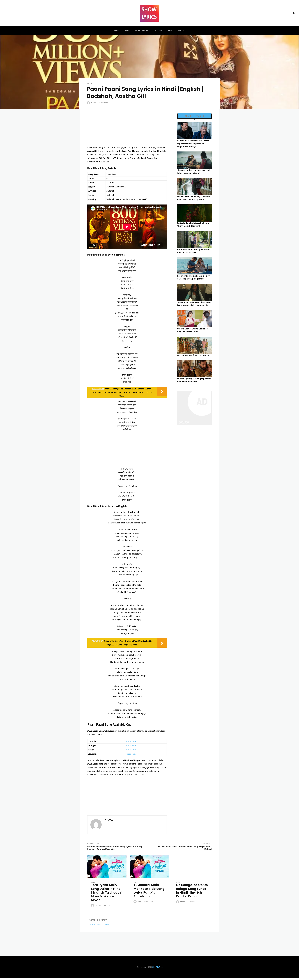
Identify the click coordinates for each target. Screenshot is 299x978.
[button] (294, 13)
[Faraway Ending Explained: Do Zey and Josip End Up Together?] (194, 265)
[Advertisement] (127, 129)
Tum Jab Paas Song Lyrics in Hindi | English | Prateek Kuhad (184, 847)
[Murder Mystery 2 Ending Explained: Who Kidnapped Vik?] (194, 368)
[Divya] (89, 102)
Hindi (89, 83)
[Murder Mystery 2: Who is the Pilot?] (194, 345)
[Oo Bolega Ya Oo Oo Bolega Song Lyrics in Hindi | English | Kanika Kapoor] (192, 866)
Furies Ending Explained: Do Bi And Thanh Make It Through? (193, 224)
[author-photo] (93, 905)
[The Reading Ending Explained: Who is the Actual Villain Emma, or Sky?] (194, 292)
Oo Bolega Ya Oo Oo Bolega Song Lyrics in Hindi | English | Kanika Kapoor (192, 890)
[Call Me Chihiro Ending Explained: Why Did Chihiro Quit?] (194, 318)
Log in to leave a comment (99, 924)
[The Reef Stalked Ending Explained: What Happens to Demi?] (194, 160)
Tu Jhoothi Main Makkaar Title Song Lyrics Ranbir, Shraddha (149, 890)
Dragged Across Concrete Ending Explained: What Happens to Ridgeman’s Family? (193, 143)
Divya (93, 103)
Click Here (131, 741)
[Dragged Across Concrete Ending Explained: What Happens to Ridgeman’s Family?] (194, 130)
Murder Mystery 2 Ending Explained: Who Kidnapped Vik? (194, 380)
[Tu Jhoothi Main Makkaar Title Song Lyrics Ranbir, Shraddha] (149, 866)
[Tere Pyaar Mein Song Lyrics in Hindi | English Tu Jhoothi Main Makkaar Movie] (106, 866)
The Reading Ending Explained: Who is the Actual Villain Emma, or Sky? (194, 304)
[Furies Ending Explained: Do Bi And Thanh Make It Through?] (194, 213)
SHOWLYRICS (157, 967)
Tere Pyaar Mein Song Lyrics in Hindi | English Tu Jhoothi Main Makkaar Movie (106, 892)
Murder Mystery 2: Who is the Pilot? (194, 355)
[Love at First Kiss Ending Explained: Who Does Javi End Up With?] (194, 186)
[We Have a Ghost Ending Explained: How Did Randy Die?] (194, 239)
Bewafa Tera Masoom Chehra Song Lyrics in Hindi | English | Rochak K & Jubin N (114, 847)
